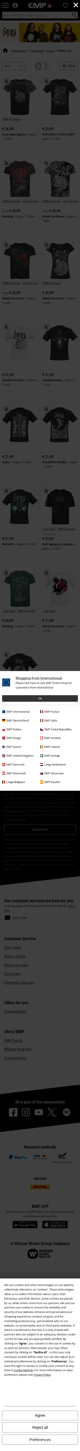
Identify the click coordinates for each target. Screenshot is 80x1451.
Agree (40, 1415)
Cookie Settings (23, 1370)
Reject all (40, 1427)
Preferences (40, 1439)
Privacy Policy (42, 1375)
